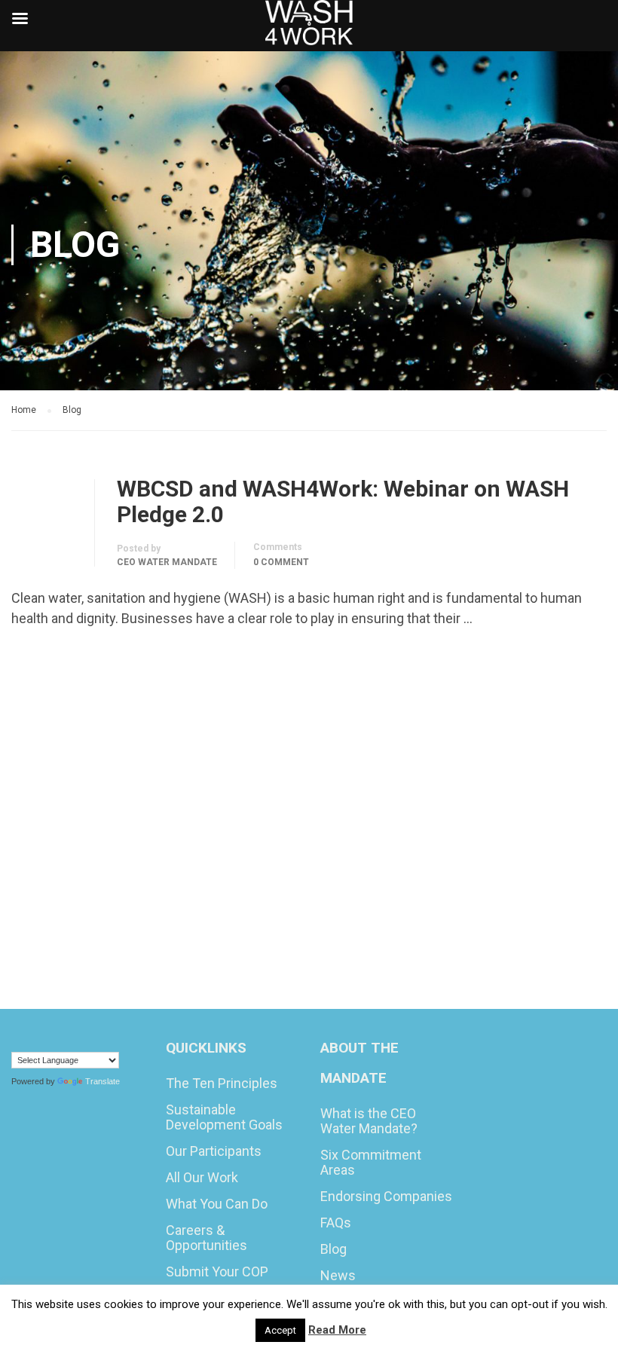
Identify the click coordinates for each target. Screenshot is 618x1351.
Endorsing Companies (386, 1196)
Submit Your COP (217, 1271)
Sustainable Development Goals (224, 1117)
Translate (102, 1081)
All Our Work (202, 1177)
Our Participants (214, 1151)
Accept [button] (280, 1330)
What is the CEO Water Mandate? (369, 1120)
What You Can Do (217, 1204)
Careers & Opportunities (206, 1237)
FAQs (335, 1222)
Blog (333, 1249)
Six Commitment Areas (370, 1162)
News (338, 1275)
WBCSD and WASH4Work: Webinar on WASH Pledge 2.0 (343, 501)
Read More (57, 660)
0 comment (281, 562)
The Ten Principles (221, 1083)
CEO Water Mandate (167, 562)
